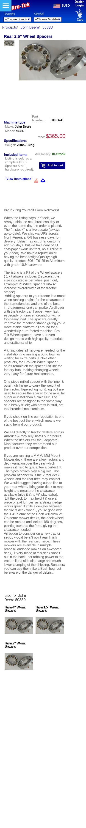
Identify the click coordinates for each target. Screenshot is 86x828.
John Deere (29, 27)
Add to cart (55, 165)
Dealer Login (79, 3)
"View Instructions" (19, 179)
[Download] (42, 181)
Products (9, 27)
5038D (47, 27)
